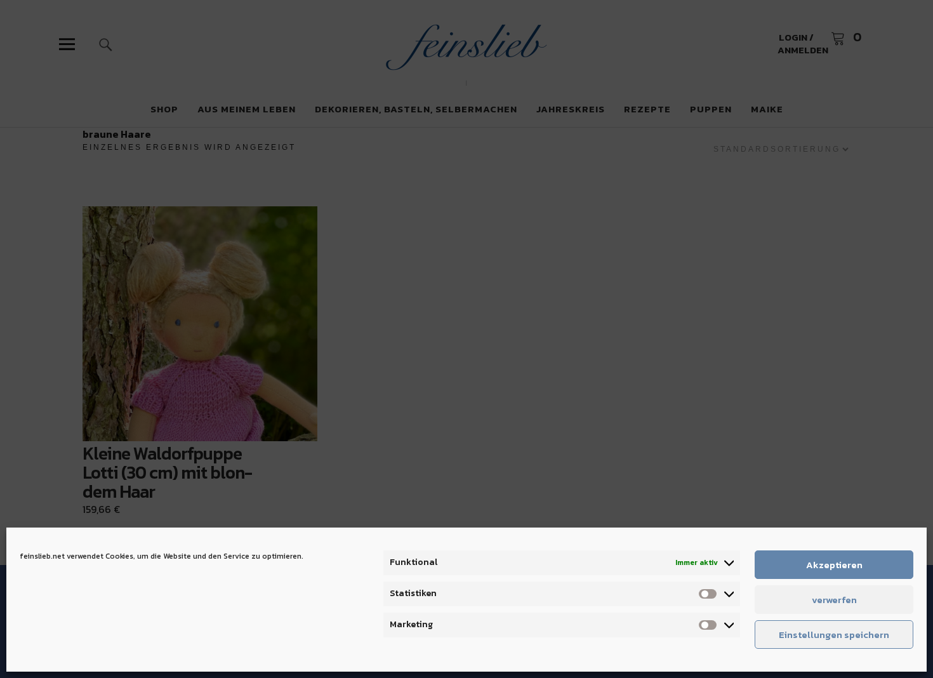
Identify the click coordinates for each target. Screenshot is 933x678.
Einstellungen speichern (834, 634)
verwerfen (834, 599)
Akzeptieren (834, 564)
